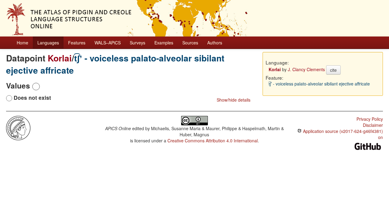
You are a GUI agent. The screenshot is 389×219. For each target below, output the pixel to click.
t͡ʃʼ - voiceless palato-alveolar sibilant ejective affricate (115, 64)
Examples (163, 43)
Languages (48, 43)
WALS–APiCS (108, 43)
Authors (214, 43)
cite (333, 70)
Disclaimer (373, 125)
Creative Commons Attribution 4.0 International (212, 140)
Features (76, 43)
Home (22, 43)
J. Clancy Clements (306, 69)
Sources (190, 43)
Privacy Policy (369, 119)
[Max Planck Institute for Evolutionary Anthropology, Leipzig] (18, 127)
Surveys (137, 43)
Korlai (60, 58)
